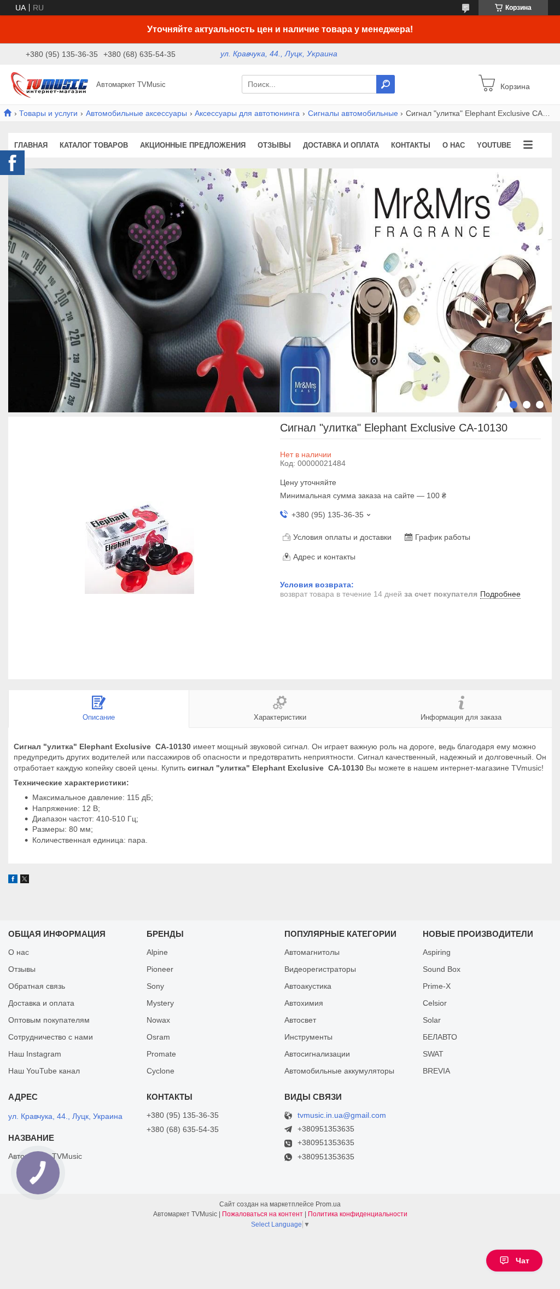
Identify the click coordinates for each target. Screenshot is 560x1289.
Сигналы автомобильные (353, 113)
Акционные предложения (193, 145)
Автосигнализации (317, 1053)
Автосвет (300, 1020)
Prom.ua (328, 1204)
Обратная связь (36, 986)
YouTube (494, 145)
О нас (453, 145)
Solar (432, 1020)
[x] (24, 880)
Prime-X (437, 986)
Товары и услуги (48, 113)
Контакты (410, 145)
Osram (158, 1037)
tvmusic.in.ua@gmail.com (342, 1115)
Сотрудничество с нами (50, 1037)
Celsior (435, 1003)
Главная (31, 145)
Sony (155, 986)
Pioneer (160, 969)
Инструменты (308, 1037)
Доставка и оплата (341, 145)
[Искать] (385, 84)
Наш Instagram (34, 1053)
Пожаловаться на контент (262, 1214)
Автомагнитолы (312, 952)
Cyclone (160, 1070)
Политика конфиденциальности (357, 1214)
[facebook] (13, 880)
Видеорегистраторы (320, 969)
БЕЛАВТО (440, 1037)
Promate (161, 1053)
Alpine (157, 952)
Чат (522, 1260)
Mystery (160, 1003)
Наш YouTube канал (44, 1070)
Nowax (158, 1020)
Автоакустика (307, 986)
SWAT (433, 1053)
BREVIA (436, 1070)
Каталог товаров (94, 145)
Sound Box (441, 969)
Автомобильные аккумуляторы (339, 1070)
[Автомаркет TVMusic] (49, 83)
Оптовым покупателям (49, 1020)
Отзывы (274, 145)
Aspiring (437, 952)
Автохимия (303, 1003)
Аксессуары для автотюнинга (247, 113)
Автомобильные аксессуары (136, 113)
